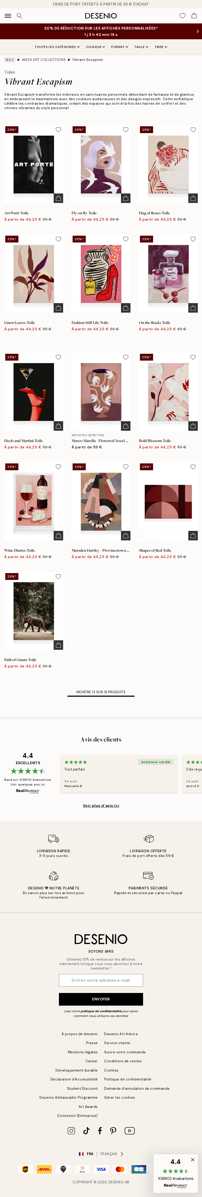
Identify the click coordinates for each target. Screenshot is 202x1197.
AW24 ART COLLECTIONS (44, 59)
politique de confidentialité (101, 1011)
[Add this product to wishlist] (58, 129)
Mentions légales (83, 1052)
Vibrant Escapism (87, 59)
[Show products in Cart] (194, 15)
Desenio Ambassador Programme (68, 1097)
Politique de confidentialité (128, 1079)
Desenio (116, 1182)
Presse (92, 1043)
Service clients (117, 1043)
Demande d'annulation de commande (137, 1088)
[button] (176, 1173)
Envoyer (101, 999)
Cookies (111, 1070)
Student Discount (82, 1088)
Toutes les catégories (55, 47)
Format (117, 47)
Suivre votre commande (125, 1052)
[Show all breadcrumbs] (9, 59)
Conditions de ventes (123, 1061)
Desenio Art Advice (121, 1034)
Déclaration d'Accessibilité (74, 1079)
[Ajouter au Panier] (58, 198)
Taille (139, 47)
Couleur (94, 47)
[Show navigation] (8, 15)
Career (91, 1061)
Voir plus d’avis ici (101, 805)
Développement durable (76, 1070)
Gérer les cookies (119, 1097)
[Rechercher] (19, 15)
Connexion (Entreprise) (77, 1115)
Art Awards (88, 1106)
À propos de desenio (80, 1034)
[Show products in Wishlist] (182, 15)
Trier (159, 47)
